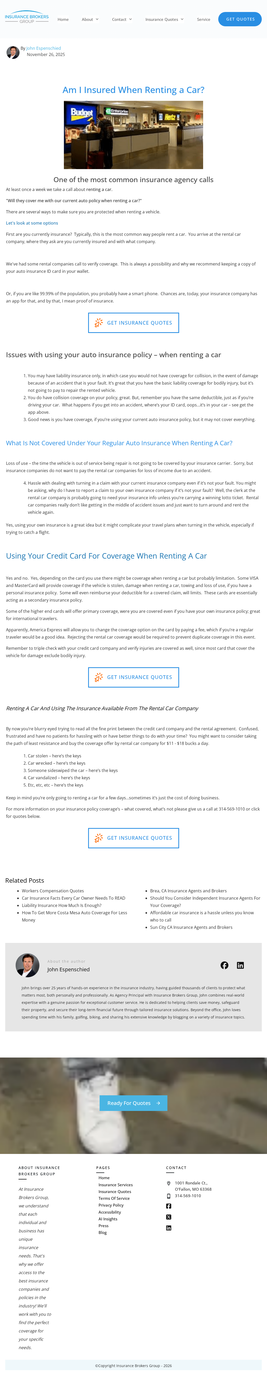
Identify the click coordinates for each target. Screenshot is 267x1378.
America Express (46, 630)
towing (188, 585)
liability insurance (73, 376)
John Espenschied (43, 48)
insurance (60, 234)
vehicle (108, 390)
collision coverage (70, 397)
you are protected (96, 212)
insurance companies (27, 470)
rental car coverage (113, 637)
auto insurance (31, 271)
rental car (231, 234)
